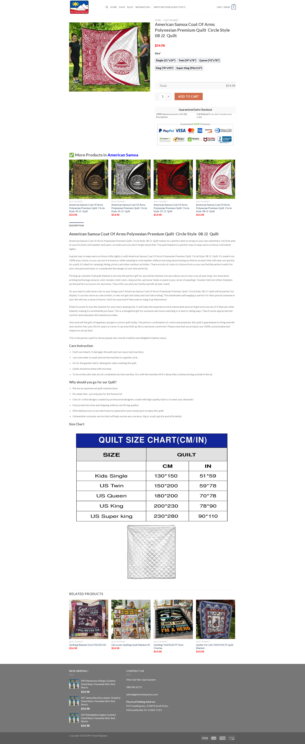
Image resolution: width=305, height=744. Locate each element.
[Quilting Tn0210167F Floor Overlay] (173, 619)
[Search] (107, 7)
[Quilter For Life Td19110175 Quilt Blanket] (215, 619)
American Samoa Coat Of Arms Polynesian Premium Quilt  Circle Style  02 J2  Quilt (87, 208)
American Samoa (123, 154)
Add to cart (188, 96)
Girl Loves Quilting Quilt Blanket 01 (130, 644)
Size (158, 53)
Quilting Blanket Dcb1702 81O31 (87, 644)
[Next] (235, 190)
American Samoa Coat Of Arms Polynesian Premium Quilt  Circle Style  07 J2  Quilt (171, 208)
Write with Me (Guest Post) (169, 7)
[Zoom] (73, 88)
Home (113, 7)
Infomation (142, 7)
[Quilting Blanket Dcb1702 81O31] (88, 619)
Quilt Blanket (171, 20)
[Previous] (69, 190)
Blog (130, 7)
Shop (122, 7)
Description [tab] (76, 225)
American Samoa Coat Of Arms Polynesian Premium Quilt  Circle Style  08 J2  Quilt (214, 208)
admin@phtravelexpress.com (142, 694)
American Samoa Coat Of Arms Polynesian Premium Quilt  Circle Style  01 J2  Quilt (129, 208)
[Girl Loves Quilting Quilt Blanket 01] (131, 619)
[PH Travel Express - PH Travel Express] (85, 7)
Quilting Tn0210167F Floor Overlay (169, 646)
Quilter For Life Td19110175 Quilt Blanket (214, 646)
